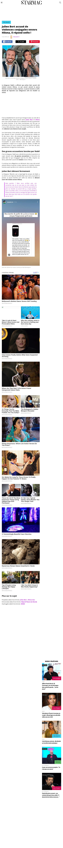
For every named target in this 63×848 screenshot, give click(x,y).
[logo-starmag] (31, 3)
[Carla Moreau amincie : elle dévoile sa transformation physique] (51, 729)
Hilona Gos (31, 600)
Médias (58, 762)
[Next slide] (35, 63)
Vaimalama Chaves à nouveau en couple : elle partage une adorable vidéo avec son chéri (51, 715)
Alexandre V (16, 36)
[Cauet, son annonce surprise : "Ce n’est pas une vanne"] (51, 755)
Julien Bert (29, 119)
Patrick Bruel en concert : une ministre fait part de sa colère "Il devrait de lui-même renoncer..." (50, 795)
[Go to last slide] (6, 63)
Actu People (56, 678)
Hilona (37, 119)
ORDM (23, 604)
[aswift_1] (31, 16)
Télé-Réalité (56, 736)
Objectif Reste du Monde (29, 602)
